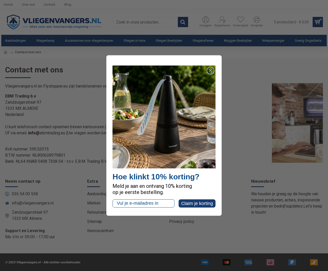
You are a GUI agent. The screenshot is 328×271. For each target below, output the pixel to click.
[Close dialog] (210, 71)
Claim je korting (197, 203)
